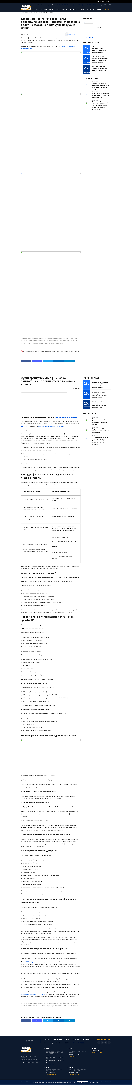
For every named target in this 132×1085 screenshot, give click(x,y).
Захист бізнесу (48, 9)
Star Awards (107, 9)
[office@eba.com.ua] (52, 5)
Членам (99, 9)
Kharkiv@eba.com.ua (97, 1052)
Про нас (38, 9)
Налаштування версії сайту (102, 1)
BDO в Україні (30, 962)
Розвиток (64, 9)
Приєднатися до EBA (79, 1043)
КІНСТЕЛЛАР (49, 12)
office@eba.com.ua (50, 1064)
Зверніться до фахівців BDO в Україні (33, 994)
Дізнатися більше (94, 1082)
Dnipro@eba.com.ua (51, 1074)
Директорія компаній (38, 12)
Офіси (82, 9)
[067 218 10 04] (48, 5)
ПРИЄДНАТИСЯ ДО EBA (103, 1039)
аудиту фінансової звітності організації (50, 426)
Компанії (77, 5)
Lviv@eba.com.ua (73, 1056)
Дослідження (90, 9)
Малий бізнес (73, 9)
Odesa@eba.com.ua (74, 1074)
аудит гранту (25, 426)
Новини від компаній (26, 12)
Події (57, 9)
